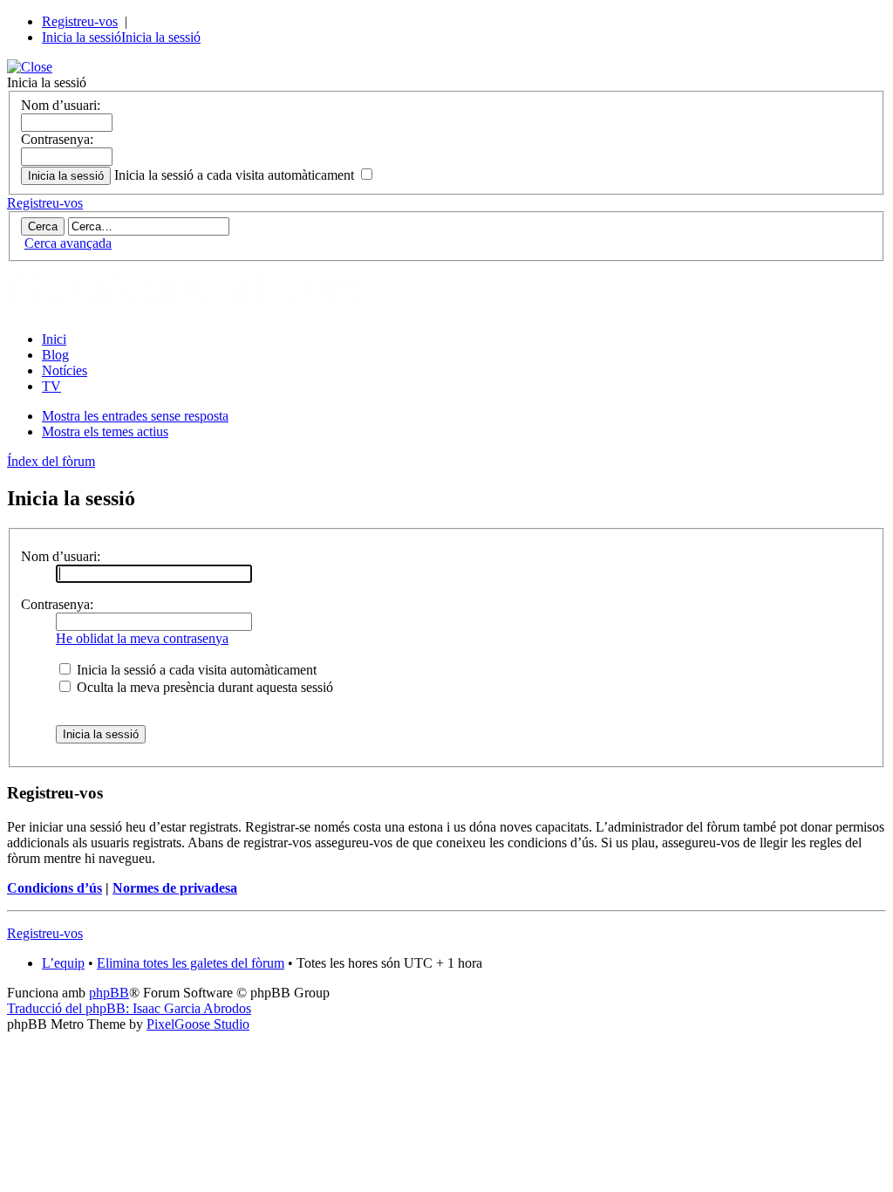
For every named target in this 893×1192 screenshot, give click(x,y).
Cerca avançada (68, 243)
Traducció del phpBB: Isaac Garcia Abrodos (129, 1008)
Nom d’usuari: (60, 105)
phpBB (109, 992)
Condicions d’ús (54, 887)
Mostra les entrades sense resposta (135, 415)
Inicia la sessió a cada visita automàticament (236, 175)
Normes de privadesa (174, 887)
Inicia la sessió (81, 37)
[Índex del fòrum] (203, 309)
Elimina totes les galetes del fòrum (190, 963)
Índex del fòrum (51, 461)
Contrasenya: (57, 139)
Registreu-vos (80, 21)
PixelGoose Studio (198, 1024)
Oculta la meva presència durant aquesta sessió (203, 687)
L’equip (63, 963)
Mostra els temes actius (105, 431)
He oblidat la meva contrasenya (142, 638)
